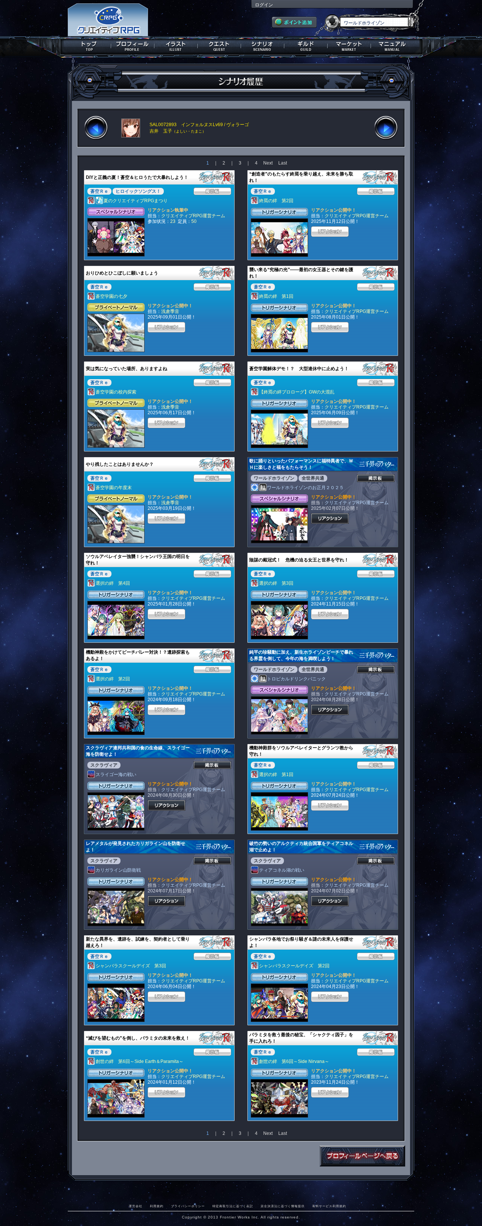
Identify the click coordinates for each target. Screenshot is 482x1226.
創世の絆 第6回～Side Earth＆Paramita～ (139, 1061)
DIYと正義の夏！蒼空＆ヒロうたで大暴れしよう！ (137, 177)
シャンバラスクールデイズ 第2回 (294, 965)
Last (282, 163)
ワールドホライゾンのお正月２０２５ (305, 487)
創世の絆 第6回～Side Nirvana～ (294, 1061)
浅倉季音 (170, 311)
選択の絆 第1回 (276, 774)
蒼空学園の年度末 (114, 487)
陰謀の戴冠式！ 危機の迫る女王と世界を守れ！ (299, 560)
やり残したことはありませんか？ (120, 464)
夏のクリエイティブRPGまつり (136, 200)
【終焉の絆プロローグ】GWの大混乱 (296, 392)
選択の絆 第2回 (113, 679)
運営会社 (135, 1206)
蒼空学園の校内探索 (116, 392)
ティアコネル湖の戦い (281, 870)
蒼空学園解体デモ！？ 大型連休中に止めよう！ (299, 368)
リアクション (330, 231)
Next (268, 163)
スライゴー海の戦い (116, 774)
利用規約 (156, 1206)
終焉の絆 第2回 (276, 200)
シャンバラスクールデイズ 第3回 (131, 965)
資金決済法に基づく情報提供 (283, 1206)
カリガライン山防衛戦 (118, 870)
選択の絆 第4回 (113, 583)
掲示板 (212, 191)
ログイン (264, 5)
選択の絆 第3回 (276, 583)
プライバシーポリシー (188, 1206)
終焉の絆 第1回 (276, 296)
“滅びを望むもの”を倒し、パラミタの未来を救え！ (138, 1038)
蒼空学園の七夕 (111, 296)
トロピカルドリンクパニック (296, 679)
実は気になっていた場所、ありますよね (126, 368)
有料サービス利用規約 (329, 1206)
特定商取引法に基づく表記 (232, 1206)
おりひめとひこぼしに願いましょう (122, 273)
